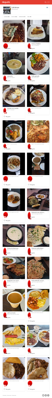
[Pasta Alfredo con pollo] (38, 268)
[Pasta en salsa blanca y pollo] (38, 235)
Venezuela (9, 395)
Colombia (4, 395)
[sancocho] (14, 63)
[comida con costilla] (14, 96)
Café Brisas (15, 7)
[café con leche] (14, 300)
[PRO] (5, 45)
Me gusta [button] (8, 48)
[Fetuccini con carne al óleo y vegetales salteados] (38, 200)
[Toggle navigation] (48, 2)
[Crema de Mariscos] (14, 235)
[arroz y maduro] (38, 31)
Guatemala (14, 395)
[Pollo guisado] (38, 63)
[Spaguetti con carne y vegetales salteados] (14, 268)
